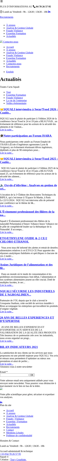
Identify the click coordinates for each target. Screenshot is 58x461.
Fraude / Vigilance (15, 418)
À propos (10, 413)
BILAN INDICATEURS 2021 (19, 347)
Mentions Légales (15, 432)
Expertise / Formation (16, 421)
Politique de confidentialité (19, 435)
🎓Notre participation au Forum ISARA (26, 135)
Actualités (11, 424)
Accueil (10, 410)
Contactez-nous (10, 41)
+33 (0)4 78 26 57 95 (10, 454)
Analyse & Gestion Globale (19, 416)
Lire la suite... (6, 129)
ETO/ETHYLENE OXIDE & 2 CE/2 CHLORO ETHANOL (23, 240)
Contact (10, 430)
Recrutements (6, 17)
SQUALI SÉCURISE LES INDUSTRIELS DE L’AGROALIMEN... (27, 293)
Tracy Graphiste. (18, 459)
